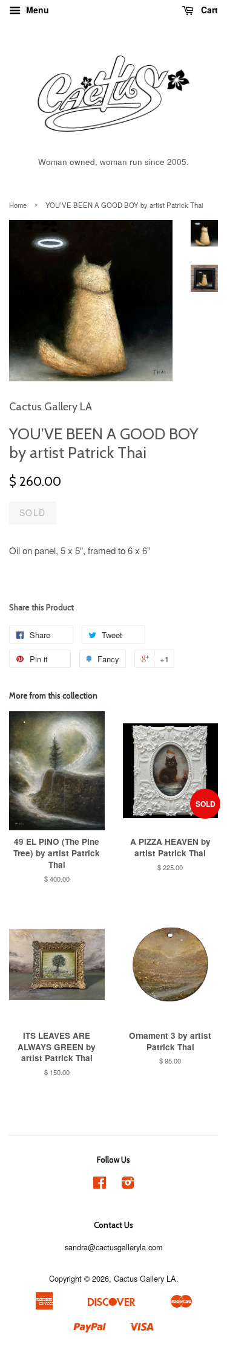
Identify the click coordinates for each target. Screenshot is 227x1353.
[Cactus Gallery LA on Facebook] (100, 1184)
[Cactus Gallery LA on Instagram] (127, 1184)
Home (18, 205)
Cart (208, 10)
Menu (36, 10)
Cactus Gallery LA (145, 1278)
